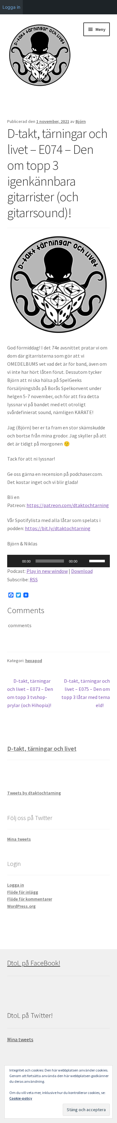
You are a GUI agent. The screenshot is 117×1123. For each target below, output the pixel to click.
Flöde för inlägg (22, 892)
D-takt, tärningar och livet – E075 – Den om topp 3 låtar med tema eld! (85, 692)
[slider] (98, 560)
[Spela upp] (15, 561)
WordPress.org (21, 906)
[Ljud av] (84, 561)
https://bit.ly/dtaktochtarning (57, 528)
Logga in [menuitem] (11, 7)
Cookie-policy (20, 1098)
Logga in (15, 885)
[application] (58, 561)
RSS (34, 579)
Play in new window (47, 571)
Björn (81, 121)
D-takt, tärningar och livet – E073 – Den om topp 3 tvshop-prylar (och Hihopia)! (30, 692)
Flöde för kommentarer (29, 899)
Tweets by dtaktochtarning (34, 793)
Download (82, 571)
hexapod (33, 660)
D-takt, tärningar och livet (41, 748)
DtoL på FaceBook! (33, 963)
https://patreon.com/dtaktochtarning (68, 505)
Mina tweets (19, 839)
